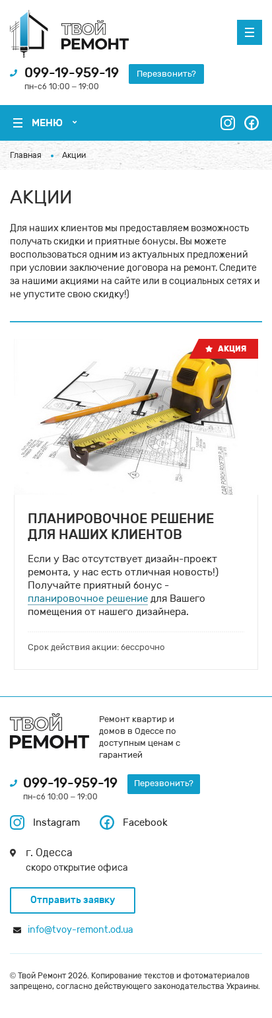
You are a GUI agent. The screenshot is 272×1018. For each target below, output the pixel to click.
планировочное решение (88, 598)
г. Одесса (49, 852)
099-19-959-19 (71, 73)
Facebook (145, 822)
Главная (26, 155)
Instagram (56, 822)
